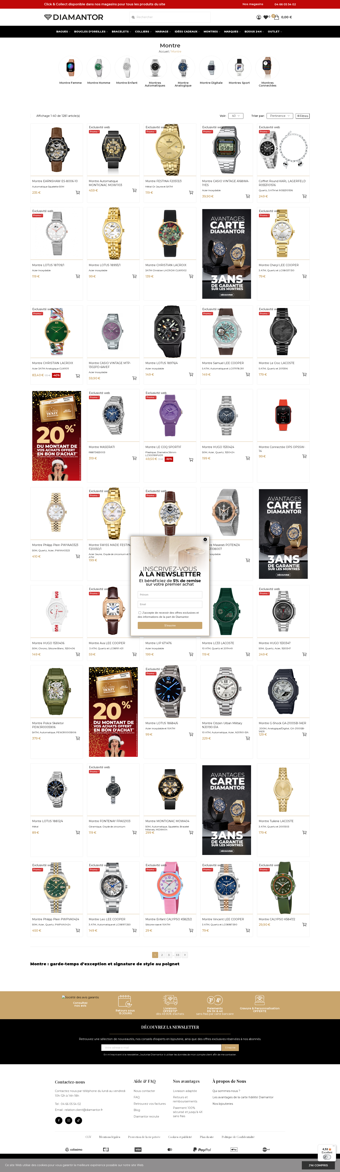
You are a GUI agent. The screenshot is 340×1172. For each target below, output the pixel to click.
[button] (170, 964)
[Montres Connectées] (267, 68)
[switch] (327, 1157)
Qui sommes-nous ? (226, 1091)
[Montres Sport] (239, 68)
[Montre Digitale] (211, 68)
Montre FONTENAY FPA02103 (109, 821)
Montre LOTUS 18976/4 (161, 363)
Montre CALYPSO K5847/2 (277, 919)
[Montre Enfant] (127, 68)
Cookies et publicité (180, 1137)
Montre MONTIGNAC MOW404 (167, 821)
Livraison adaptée (185, 1091)
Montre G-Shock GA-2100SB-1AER (282, 723)
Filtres (304, 116)
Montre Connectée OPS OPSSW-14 (282, 449)
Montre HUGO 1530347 (275, 643)
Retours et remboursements (185, 1099)
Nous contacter (144, 1091)
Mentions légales (109, 1137)
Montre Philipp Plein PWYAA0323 (55, 545)
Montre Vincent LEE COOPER (223, 919)
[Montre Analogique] (183, 68)
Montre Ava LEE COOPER (107, 643)
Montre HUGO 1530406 (48, 643)
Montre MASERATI (102, 447)
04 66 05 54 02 (71, 1104)
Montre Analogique (183, 84)
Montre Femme (70, 83)
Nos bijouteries (223, 1104)
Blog (137, 1110)
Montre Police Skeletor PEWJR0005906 (48, 725)
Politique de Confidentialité (238, 1137)
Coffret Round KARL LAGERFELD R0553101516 (282, 183)
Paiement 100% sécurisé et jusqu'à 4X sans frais (187, 1112)
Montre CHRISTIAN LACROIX (165, 265)
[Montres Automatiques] (155, 68)
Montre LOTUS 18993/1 (105, 265)
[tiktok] (78, 1120)
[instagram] (69, 1120)
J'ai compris (318, 1165)
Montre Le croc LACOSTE (277, 363)
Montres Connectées (267, 84)
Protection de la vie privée (144, 1137)
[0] (265, 17)
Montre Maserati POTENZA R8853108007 (221, 547)
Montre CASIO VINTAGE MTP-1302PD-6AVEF (110, 365)
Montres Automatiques (155, 84)
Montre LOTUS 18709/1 (48, 265)
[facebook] (59, 1120)
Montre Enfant (127, 83)
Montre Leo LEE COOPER (107, 919)
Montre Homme (98, 83)
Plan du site (207, 1137)
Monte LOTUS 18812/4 (47, 821)
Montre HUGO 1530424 (218, 447)
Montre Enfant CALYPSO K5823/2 (168, 919)
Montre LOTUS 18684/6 (161, 723)
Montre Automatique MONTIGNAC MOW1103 (105, 183)
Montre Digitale (211, 83)
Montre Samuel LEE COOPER (223, 363)
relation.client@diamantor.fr (84, 1110)
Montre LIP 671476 (158, 643)
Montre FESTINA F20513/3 (163, 181)
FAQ (137, 1097)
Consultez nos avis (80, 1004)
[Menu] (333, 1146)
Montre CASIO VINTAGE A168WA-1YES (225, 183)
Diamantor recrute (146, 1116)
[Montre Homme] (99, 68)
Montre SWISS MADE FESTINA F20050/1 (110, 547)
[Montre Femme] (70, 68)
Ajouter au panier (77, 192)
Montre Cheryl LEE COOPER (279, 265)
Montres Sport (239, 83)
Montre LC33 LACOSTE (218, 643)
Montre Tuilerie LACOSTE (276, 821)
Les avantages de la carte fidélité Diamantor (243, 1097)
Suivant (185, 954)
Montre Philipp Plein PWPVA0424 (55, 919)
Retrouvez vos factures (150, 1104)
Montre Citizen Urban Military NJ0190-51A (222, 725)
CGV (88, 1137)
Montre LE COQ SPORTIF (163, 447)
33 (178, 954)
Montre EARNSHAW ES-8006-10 (55, 181)
